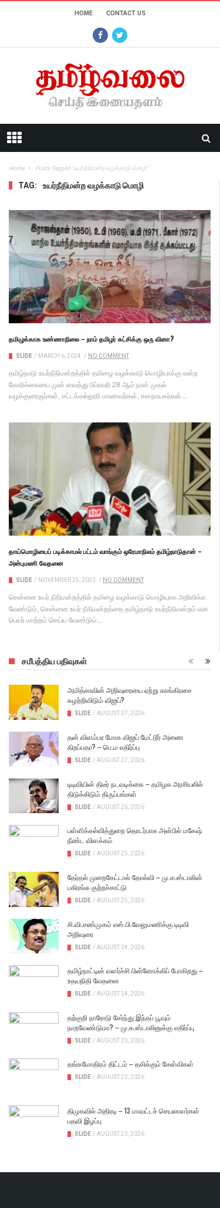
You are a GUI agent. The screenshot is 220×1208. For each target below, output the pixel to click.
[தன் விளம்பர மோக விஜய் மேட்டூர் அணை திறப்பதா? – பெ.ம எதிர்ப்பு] (34, 749)
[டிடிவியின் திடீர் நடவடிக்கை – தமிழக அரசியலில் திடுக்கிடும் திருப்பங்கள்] (34, 796)
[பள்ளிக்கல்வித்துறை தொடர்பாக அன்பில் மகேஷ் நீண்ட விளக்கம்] (34, 842)
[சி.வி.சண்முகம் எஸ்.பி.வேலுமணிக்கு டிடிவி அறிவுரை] (34, 936)
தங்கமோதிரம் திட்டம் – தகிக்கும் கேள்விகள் (130, 1063)
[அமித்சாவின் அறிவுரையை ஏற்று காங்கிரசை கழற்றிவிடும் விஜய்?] (34, 702)
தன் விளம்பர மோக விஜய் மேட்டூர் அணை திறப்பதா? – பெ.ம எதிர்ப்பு (125, 742)
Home (84, 13)
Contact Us (125, 13)
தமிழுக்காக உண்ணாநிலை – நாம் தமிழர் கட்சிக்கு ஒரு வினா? (91, 338)
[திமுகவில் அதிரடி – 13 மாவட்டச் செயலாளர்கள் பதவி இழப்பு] (34, 1123)
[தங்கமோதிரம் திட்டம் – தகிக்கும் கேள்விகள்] (34, 1076)
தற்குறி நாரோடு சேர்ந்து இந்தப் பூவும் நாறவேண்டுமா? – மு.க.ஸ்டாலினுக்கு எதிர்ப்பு (130, 1022)
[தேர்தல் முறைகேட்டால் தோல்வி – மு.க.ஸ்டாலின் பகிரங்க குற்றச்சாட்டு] (34, 889)
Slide (24, 356)
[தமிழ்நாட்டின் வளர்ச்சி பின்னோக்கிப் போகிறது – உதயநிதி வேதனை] (34, 982)
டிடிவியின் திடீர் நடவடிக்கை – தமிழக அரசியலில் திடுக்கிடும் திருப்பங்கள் (135, 788)
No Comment (108, 356)
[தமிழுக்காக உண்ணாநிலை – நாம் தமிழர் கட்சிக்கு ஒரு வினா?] (110, 267)
